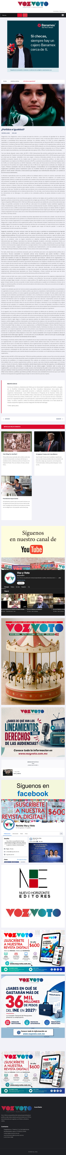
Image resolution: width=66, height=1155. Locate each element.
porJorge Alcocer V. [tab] (33, 763)
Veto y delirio (17, 773)
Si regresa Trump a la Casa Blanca (46, 454)
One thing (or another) (10, 454)
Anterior (7, 418)
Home (5, 81)
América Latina (15, 81)
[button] (62, 15)
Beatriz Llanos (6, 133)
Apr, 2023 (14, 133)
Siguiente (58, 418)
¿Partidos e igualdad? (12, 129)
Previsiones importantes (10, 499)
